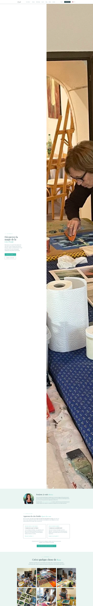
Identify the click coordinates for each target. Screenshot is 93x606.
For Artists (28, 1)
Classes (33, 1)
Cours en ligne (9, 254)
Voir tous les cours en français (45, 545)
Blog (46, 1)
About (50, 1)
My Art (43, 1)
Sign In (61, 1)
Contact (53, 1)
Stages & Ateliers (10, 257)
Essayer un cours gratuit (53, 536)
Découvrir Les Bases (28, 536)
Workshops (38, 1)
